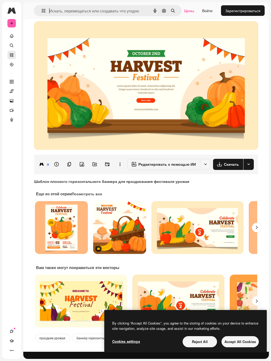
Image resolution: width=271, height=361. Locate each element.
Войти (207, 10)
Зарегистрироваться (242, 10)
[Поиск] (11, 45)
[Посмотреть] (11, 64)
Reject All (200, 341)
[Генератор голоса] (11, 119)
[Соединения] (11, 331)
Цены (189, 10)
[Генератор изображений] (11, 100)
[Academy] (11, 341)
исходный (69, 31)
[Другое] (11, 350)
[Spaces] (11, 91)
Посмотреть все (87, 193)
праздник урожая (52, 338)
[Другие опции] (120, 164)
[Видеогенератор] (11, 110)
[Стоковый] (11, 55)
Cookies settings (126, 341)
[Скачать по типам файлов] (248, 164)
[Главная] (11, 36)
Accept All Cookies (240, 341)
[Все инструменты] (11, 81)
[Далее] (256, 227)
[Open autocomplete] (41, 11)
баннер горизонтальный (94, 338)
